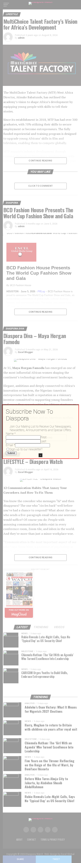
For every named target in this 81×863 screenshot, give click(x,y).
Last (43, 441)
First (43, 437)
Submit (11, 453)
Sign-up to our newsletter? (26, 449)
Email (10, 445)
